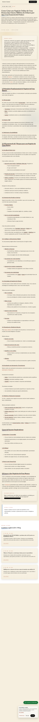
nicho (11, 82)
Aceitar (32, 715)
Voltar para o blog (6, 6)
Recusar (27, 715)
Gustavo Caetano (6, 1)
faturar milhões (7, 329)
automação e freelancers (7, 369)
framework (7, 484)
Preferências (21, 715)
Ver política (21, 712)
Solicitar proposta (33, 1)
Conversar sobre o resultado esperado (12, 498)
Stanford (10, 76)
